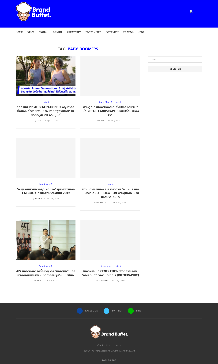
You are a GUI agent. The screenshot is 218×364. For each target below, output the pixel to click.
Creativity (74, 32)
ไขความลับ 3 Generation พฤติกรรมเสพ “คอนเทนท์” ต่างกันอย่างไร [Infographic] (110, 273)
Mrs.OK (39, 198)
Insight (57, 32)
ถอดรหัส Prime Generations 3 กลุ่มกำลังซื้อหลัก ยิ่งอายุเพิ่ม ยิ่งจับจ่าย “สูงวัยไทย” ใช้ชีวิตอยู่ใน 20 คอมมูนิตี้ (45, 111)
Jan (39, 120)
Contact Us (103, 345)
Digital (43, 32)
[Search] (200, 32)
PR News (128, 32)
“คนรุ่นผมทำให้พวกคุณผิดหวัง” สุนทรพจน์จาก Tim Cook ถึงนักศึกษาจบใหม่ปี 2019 (46, 191)
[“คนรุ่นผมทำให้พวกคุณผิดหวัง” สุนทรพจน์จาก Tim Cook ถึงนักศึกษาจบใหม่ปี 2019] (45, 158)
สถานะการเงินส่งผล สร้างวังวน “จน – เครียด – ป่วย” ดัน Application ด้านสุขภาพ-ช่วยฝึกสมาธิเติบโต (110, 193)
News (30, 32)
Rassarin (101, 202)
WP (102, 120)
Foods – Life (93, 32)
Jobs (141, 32)
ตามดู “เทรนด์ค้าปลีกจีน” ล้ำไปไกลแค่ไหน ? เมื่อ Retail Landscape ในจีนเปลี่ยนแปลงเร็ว (110, 111)
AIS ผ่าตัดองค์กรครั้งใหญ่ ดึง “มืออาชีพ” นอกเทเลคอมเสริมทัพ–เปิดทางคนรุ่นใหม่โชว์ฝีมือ (45, 273)
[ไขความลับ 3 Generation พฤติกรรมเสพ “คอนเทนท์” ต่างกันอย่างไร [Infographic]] (110, 240)
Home (19, 32)
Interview (112, 32)
